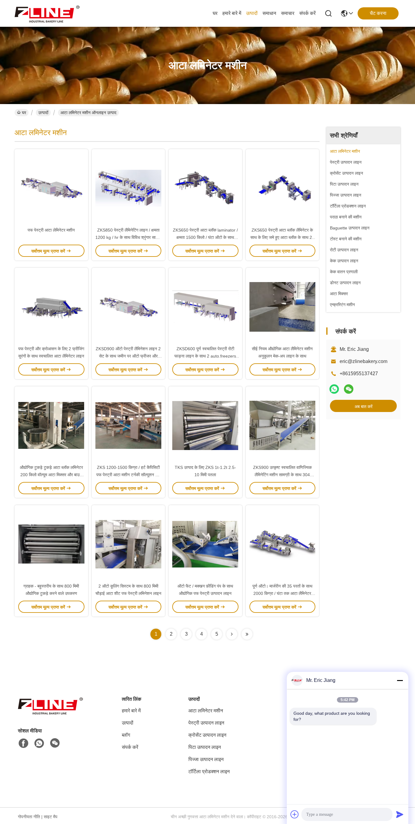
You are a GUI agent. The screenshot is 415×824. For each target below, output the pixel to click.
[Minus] (399, 680)
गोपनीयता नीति (29, 816)
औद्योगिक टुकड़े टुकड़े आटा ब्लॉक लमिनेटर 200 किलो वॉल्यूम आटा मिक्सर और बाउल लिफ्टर (51, 474)
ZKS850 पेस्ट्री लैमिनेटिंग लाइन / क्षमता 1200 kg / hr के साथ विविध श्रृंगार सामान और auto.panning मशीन (128, 237)
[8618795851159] (39, 743)
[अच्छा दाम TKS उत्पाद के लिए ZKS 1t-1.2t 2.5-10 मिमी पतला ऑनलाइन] (205, 425)
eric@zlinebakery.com (363, 361)
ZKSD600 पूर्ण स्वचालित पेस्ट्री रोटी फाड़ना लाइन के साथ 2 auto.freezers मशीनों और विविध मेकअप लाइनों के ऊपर (205, 356)
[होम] (51, 712)
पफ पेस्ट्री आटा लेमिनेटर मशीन (51, 230)
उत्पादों (252, 13)
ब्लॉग (126, 735)
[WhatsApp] (334, 389)
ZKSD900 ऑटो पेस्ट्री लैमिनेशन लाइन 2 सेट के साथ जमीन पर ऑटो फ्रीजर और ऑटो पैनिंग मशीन (128, 356)
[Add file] (294, 814)
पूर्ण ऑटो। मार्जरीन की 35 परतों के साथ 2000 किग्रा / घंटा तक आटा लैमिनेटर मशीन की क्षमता (282, 593)
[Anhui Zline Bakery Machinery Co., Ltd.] (48, 13)
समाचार (287, 13)
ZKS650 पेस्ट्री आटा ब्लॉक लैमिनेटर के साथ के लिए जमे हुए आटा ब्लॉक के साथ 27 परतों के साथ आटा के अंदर (282, 237)
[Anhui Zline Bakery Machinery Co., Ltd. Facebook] (23, 743)
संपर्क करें (307, 13)
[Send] (400, 814)
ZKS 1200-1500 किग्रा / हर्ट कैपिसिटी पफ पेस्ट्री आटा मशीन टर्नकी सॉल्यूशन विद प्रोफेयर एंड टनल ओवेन (128, 474)
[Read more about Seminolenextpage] (231, 634)
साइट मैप (50, 816)
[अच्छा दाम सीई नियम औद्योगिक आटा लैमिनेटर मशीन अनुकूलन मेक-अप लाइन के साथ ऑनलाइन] (282, 306)
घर (215, 13)
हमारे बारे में (231, 13)
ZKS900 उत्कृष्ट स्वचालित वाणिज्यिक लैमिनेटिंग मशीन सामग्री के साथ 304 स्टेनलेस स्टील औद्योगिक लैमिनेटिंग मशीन (282, 474)
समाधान (269, 13)
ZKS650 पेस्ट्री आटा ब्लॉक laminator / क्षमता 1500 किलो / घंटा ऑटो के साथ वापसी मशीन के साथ (205, 237)
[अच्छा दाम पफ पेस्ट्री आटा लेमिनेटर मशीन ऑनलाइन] (51, 188)
